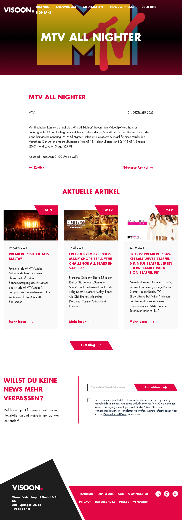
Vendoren (141, 502)
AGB (121, 494)
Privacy (85, 502)
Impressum (106, 494)
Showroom (66, 7)
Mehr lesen (18, 321)
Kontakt (43, 12)
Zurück (39, 167)
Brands (42, 7)
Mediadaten (93, 7)
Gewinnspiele (138, 494)
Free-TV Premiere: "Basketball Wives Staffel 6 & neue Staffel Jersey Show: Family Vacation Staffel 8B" (151, 263)
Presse (124, 502)
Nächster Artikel (135, 167)
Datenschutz (105, 502)
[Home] (19, 10)
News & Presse (122, 7)
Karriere (86, 494)
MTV (31, 112)
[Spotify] (175, 494)
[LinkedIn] (158, 494)
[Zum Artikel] (31, 225)
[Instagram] (167, 494)
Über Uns (148, 7)
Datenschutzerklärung (115, 414)
